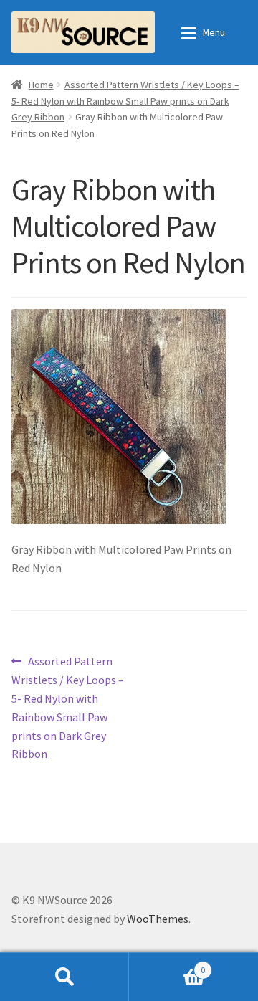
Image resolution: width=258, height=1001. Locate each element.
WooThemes (157, 918)
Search (64, 976)
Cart (167, 964)
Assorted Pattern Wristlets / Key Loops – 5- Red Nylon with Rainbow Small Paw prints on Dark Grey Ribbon (125, 100)
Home (41, 84)
